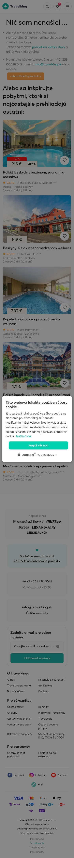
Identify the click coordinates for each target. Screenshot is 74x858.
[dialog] (37, 429)
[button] (37, 455)
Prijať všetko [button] (38, 445)
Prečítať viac (24, 436)
